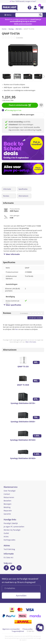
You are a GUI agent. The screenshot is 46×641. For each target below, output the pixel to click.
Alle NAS (19, 29)
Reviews (6, 196)
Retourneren (9, 497)
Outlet (6, 533)
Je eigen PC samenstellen (14, 526)
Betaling (7, 507)
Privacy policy (28, 629)
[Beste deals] (24, 169)
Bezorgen (7, 504)
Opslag (10, 29)
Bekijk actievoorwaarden (23, 24)
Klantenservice (10, 487)
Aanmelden (21, 595)
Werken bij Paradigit (12, 530)
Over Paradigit (9, 491)
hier (16, 329)
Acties (6, 536)
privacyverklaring (12, 638)
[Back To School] (24, 148)
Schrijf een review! (35, 318)
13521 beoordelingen (21, 124)
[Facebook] (6, 567)
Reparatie (8, 510)
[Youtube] (12, 567)
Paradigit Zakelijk (11, 523)
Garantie (7, 514)
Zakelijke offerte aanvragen (23, 114)
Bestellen (7, 500)
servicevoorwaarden (26, 638)
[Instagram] (19, 567)
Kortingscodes (9, 540)
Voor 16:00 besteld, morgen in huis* (23, 1)
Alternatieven (23, 196)
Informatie (7, 189)
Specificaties (23, 189)
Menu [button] (9, 15)
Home (4, 29)
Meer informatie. (31, 342)
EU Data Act (8, 557)
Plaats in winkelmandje (18, 105)
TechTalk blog (9, 549)
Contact (7, 494)
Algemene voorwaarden (11, 629)
